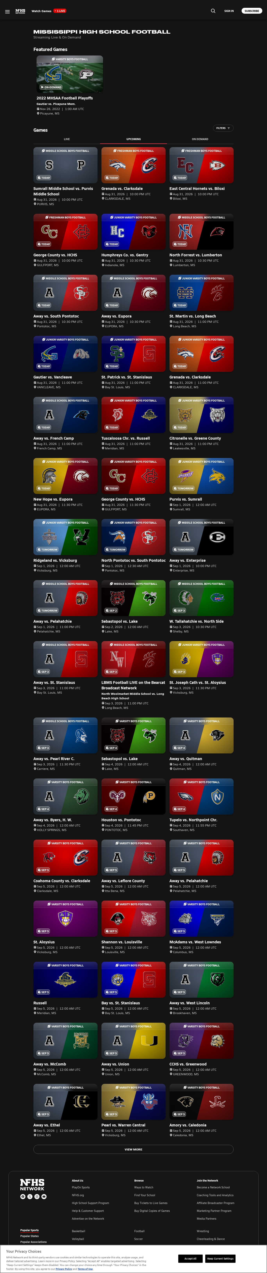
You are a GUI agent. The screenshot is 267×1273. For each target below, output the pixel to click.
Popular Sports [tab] (29, 1230)
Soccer (138, 1239)
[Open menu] (7, 11)
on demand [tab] (200, 139)
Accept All (190, 1258)
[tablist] (39, 1236)
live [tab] (67, 139)
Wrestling (203, 1231)
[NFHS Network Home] (20, 11)
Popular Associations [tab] (33, 1241)
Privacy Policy (64, 1269)
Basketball (78, 1231)
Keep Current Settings (220, 1258)
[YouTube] (44, 1196)
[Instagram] (36, 1196)
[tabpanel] (159, 1239)
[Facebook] (22, 1196)
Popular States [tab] (29, 1236)
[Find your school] (213, 10)
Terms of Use (85, 1269)
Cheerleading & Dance (211, 1239)
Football (139, 1231)
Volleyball (78, 1239)
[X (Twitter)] (29, 1196)
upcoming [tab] (133, 139)
